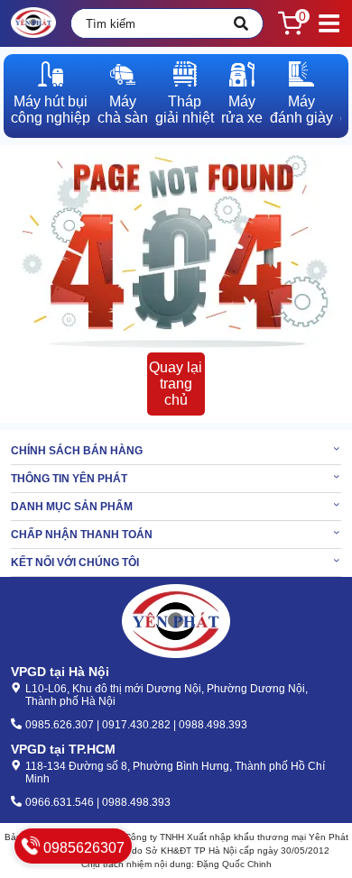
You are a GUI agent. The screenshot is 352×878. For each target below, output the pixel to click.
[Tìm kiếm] (241, 23)
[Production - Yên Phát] (33, 23)
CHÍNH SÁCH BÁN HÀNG (77, 450)
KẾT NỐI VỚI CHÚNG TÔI (75, 562)
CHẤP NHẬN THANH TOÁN (82, 534)
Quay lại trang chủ (175, 383)
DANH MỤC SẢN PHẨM (72, 506)
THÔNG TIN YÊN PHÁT (69, 478)
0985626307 (82, 847)
